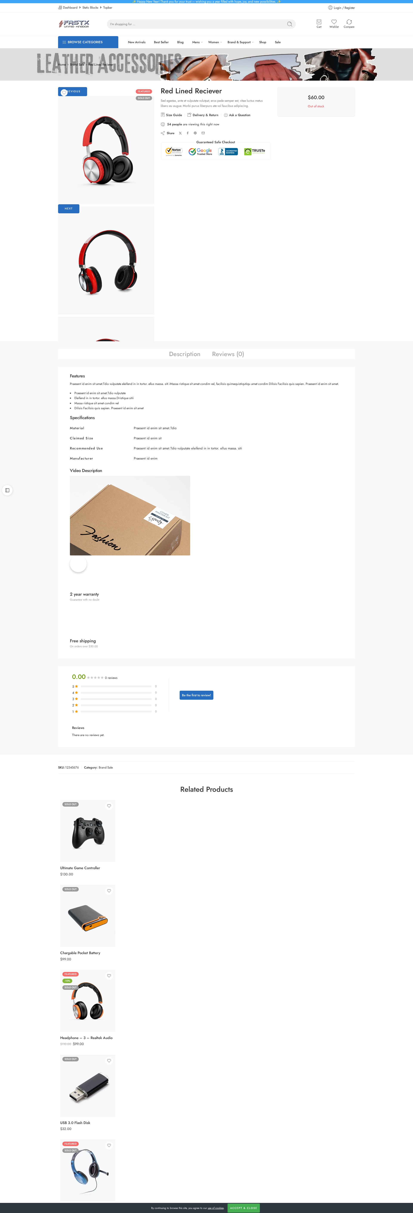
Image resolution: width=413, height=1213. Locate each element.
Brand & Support (239, 42)
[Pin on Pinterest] (195, 133)
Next (69, 209)
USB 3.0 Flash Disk (75, 1122)
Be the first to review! (196, 695)
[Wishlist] (64, 92)
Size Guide (173, 115)
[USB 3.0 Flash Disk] (87, 1086)
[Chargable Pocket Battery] (87, 916)
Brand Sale (77, 64)
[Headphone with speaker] (87, 1170)
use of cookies (216, 1208)
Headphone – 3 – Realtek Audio (86, 1037)
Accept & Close (243, 1208)
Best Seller (161, 42)
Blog (180, 42)
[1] (106, 150)
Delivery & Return (205, 115)
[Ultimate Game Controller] (87, 831)
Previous (72, 91)
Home (62, 64)
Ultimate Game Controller (80, 867)
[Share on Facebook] (187, 133)
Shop (262, 42)
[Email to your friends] (203, 133)
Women (213, 42)
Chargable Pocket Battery (80, 952)
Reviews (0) (228, 353)
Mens (196, 42)
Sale (278, 42)
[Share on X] (180, 133)
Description (184, 353)
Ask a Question (239, 115)
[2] (106, 260)
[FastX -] (74, 24)
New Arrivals (136, 42)
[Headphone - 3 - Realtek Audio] (87, 1001)
